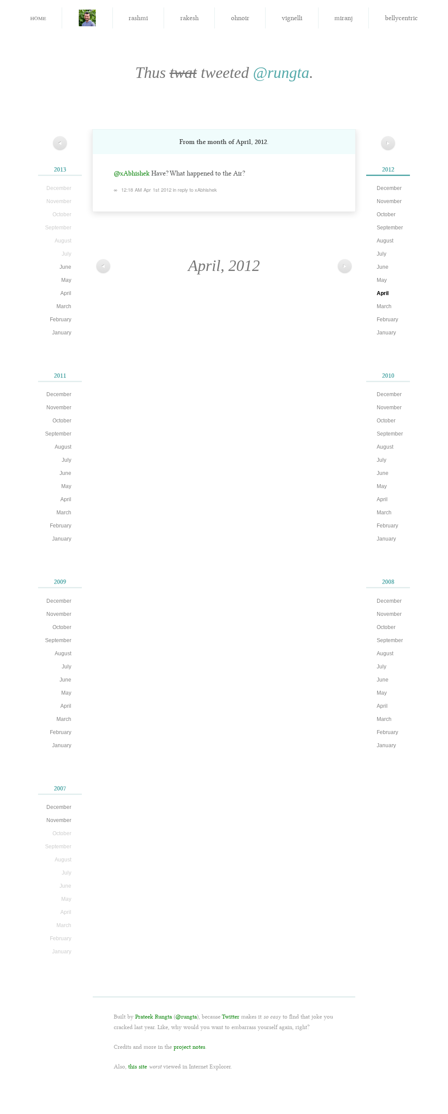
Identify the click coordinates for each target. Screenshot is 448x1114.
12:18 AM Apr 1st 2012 (146, 189)
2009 (60, 582)
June (65, 267)
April (65, 293)
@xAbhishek (132, 173)
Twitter (230, 1016)
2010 (388, 376)
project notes (189, 1047)
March (63, 306)
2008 (388, 582)
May (66, 280)
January (61, 333)
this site (137, 1066)
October (61, 421)
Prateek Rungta (153, 1016)
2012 (388, 169)
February (60, 319)
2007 (60, 788)
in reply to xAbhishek (195, 189)
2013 (60, 169)
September (58, 434)
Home (38, 17)
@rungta (281, 72)
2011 (60, 376)
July (66, 460)
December (58, 394)
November (58, 407)
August (63, 447)
